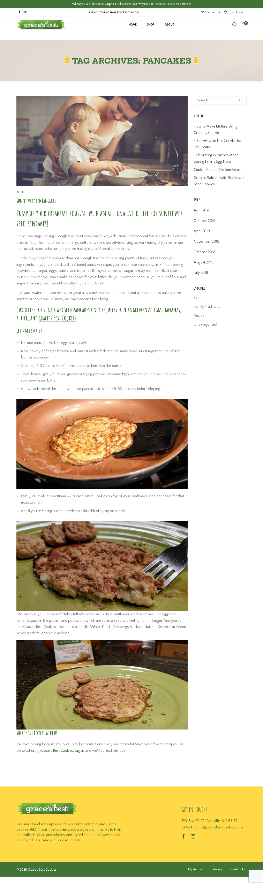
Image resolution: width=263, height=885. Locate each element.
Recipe (20, 192)
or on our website (55, 633)
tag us (79, 751)
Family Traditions (207, 307)
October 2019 (204, 221)
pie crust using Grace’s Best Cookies (44, 751)
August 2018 (203, 262)
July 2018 (201, 273)
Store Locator (237, 12)
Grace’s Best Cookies (57, 318)
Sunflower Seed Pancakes (36, 200)
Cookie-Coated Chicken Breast (218, 170)
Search (241, 100)
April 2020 (202, 210)
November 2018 (206, 242)
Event (198, 298)
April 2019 (202, 231)
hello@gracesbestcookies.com (219, 827)
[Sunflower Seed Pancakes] (102, 141)
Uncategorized (205, 324)
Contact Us (212, 12)
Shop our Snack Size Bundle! (173, 4)
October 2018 (204, 252)
